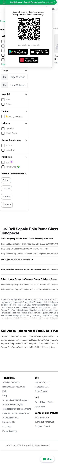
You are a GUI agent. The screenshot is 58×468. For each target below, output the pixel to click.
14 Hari (6, 188)
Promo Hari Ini (8, 422)
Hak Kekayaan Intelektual (13, 387)
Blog (4, 395)
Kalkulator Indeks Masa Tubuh (16, 413)
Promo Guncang (9, 431)
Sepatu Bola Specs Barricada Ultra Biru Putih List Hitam (24, 347)
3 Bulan (7, 204)
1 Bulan (6, 196)
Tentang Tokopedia (10, 382)
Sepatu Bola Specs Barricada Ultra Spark (18, 344)
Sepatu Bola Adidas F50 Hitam (14, 336)
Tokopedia (4, 21)
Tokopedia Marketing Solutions (16, 409)
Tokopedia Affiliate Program (15, 400)
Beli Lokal (6, 426)
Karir (4, 391)
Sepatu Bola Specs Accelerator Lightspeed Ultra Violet (25, 340)
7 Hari (6, 180)
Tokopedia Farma (10, 418)
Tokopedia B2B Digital (12, 404)
